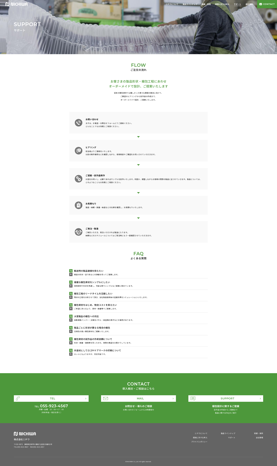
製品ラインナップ (190, 4)
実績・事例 (206, 4)
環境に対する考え (222, 4)
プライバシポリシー (199, 441)
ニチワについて (172, 4)
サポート (237, 4)
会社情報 (249, 4)
